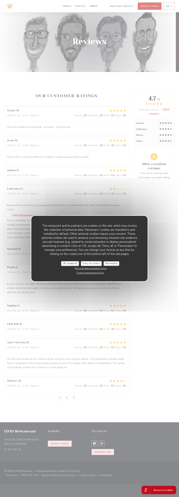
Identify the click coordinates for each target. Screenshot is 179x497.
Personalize (111, 263)
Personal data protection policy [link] (91, 268)
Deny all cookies (91, 263)
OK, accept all (70, 263)
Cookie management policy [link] (90, 272)
